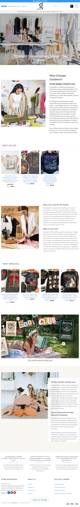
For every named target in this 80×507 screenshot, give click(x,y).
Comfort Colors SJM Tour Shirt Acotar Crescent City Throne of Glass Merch (30, 296)
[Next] (76, 39)
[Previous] (3, 39)
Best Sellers (21, 11)
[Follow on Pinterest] (14, 492)
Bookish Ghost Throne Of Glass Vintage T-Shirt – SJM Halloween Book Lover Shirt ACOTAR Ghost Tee (50, 297)
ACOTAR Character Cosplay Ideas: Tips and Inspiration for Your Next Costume (66, 458)
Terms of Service (60, 487)
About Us (31, 487)
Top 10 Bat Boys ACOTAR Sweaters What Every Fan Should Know (13, 458)
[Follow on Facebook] (8, 492)
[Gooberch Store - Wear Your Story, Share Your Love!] (40, 6)
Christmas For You (56, 11)
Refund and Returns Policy (63, 493)
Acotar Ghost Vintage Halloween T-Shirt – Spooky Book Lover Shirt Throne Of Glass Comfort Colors (70, 297)
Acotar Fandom (45, 11)
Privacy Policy (59, 484)
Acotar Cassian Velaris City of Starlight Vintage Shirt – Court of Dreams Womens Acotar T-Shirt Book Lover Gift (10, 297)
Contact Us (31, 490)
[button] (76, 6)
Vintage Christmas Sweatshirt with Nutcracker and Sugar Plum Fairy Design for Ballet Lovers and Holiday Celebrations (10, 179)
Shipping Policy (60, 490)
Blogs (24, 6)
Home (4, 6)
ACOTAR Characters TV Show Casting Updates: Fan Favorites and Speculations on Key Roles (40, 458)
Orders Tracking (14, 6)
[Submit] (71, 6)
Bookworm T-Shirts (32, 11)
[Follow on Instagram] (11, 492)
